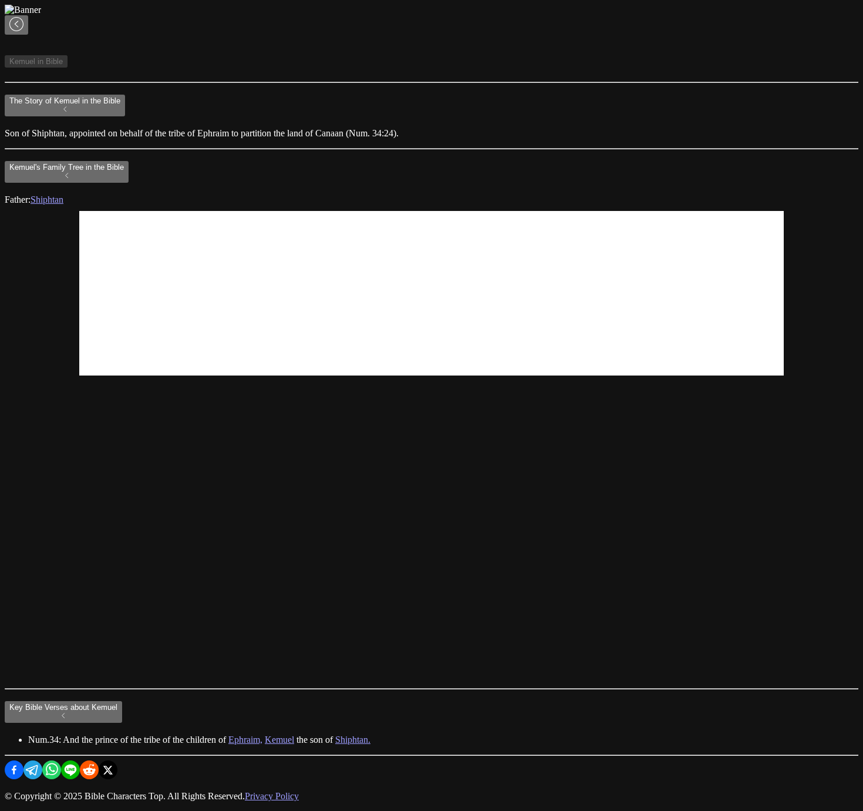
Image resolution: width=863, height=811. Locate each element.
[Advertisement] (431, 293)
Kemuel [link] (279, 740)
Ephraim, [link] (245, 740)
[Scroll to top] (16, 25)
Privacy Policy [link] (272, 796)
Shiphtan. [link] (352, 740)
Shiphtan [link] (47, 200)
